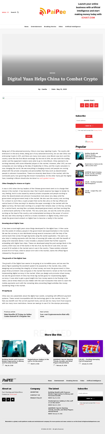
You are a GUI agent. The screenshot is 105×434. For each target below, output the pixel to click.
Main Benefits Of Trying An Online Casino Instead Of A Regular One (18, 315)
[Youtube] (12, 399)
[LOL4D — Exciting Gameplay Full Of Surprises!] (80, 182)
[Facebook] (82, 105)
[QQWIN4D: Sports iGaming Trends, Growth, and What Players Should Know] (80, 173)
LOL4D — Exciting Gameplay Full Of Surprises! (93, 182)
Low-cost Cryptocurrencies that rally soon (54, 315)
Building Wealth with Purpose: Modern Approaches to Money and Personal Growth (93, 156)
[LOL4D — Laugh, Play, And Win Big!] (80, 191)
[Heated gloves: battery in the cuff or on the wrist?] (80, 165)
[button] (15, 12)
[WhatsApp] (96, 105)
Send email (13, 394)
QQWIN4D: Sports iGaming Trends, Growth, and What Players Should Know (93, 173)
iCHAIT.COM (88, 17)
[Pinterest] (92, 105)
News (52, 73)
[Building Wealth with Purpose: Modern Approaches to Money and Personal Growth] (80, 155)
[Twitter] (87, 105)
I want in (88, 126)
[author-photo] (3, 365)
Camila (44, 89)
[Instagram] (8, 399)
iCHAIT (89, 136)
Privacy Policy (98, 130)
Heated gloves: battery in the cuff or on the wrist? (94, 164)
